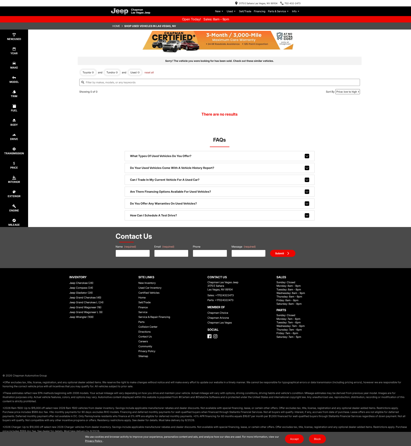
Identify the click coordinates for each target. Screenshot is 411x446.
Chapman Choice (217, 312)
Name (126, 246)
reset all (149, 72)
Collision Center (147, 326)
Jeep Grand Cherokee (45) (85, 297)
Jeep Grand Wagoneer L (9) (86, 312)
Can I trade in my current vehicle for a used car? (164, 179)
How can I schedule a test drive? (153, 215)
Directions (144, 331)
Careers (143, 341)
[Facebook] (209, 336)
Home (116, 26)
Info (294, 11)
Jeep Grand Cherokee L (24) (86, 302)
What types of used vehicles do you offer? (160, 156)
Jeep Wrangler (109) (81, 317)
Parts (141, 322)
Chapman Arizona (218, 317)
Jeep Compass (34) (81, 287)
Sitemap (143, 356)
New (218, 11)
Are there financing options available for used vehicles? (170, 191)
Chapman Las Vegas (219, 322)
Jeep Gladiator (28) (81, 292)
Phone (196, 246)
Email (164, 246)
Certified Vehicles (148, 292)
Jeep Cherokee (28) (81, 282)
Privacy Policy (146, 351)
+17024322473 (224, 295)
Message (244, 246)
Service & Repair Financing (154, 317)
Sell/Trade (245, 11)
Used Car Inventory (150, 287)
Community (145, 346)
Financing (259, 11)
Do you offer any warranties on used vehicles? (163, 203)
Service (142, 312)
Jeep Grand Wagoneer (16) (85, 307)
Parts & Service (277, 11)
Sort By (330, 91)
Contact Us (145, 336)
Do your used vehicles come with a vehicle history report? (172, 168)
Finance (143, 307)
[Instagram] (215, 336)
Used (230, 11)
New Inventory (147, 282)
